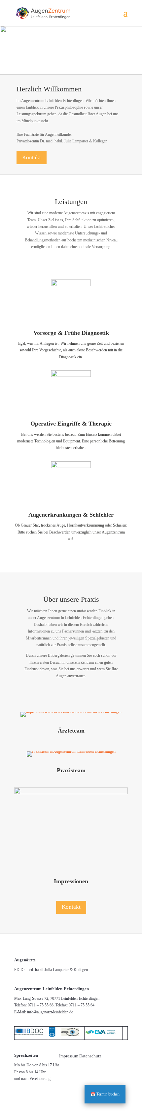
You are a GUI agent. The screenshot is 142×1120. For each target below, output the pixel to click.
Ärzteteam (71, 730)
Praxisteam (71, 770)
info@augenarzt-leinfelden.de (50, 1012)
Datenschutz (90, 1055)
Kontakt (31, 157)
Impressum (68, 1055)
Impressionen (71, 881)
